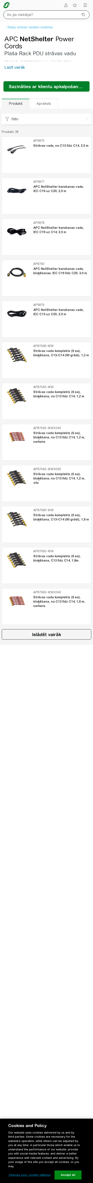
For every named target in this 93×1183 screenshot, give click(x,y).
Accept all (68, 1175)
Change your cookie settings (30, 1175)
